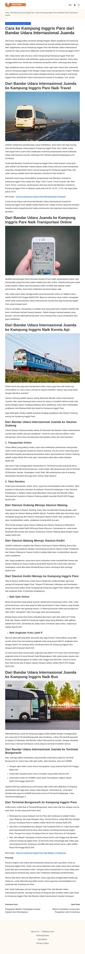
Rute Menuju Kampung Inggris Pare (22, 12)
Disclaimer (42, 939)
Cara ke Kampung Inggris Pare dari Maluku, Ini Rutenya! (41, 853)
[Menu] (70, 5)
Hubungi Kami (42, 935)
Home (7, 12)
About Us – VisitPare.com (42, 931)
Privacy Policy (42, 943)
